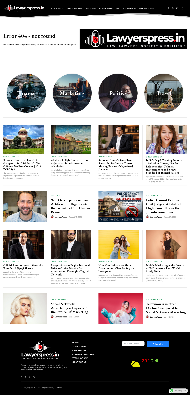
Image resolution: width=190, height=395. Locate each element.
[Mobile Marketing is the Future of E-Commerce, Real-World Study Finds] (166, 244)
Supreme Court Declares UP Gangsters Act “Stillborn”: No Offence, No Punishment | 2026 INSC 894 (22, 164)
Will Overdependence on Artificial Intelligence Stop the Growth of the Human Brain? (70, 206)
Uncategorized (11, 157)
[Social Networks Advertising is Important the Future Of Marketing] (25, 308)
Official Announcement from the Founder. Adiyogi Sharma (23, 267)
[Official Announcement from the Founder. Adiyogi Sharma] (23, 244)
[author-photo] (53, 216)
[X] (176, 8)
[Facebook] (168, 8)
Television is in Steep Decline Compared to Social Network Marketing (166, 307)
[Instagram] (172, 8)
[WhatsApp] (33, 377)
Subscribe (158, 344)
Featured (56, 196)
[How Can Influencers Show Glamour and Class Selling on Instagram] (118, 244)
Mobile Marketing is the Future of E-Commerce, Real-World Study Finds (165, 268)
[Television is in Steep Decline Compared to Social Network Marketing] (120, 308)
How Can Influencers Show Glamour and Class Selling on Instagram (116, 268)
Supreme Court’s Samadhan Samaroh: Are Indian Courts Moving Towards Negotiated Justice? (115, 164)
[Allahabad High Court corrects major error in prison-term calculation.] (71, 139)
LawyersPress (61, 217)
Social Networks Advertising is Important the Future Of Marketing (69, 307)
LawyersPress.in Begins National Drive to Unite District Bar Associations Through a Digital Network (70, 270)
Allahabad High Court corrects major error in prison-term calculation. (69, 163)
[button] (183, 8)
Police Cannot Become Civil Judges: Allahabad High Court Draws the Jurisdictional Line (163, 206)
